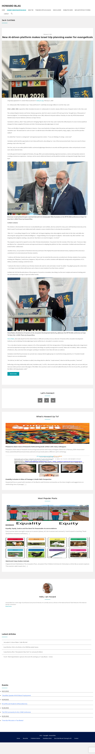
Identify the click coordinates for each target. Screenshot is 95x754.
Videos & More (57, 10)
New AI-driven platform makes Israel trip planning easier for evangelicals (47, 37)
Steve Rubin (10, 339)
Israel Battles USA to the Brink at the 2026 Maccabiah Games (21, 647)
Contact (6, 14)
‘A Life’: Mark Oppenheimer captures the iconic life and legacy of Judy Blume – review (28, 657)
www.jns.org (39, 100)
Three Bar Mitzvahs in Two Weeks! (12, 720)
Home (3, 10)
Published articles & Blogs (43, 10)
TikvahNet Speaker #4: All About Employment (16, 695)
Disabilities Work (68, 10)
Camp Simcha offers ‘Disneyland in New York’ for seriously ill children (23, 652)
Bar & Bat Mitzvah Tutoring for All (62, 738)
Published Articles (35, 738)
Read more (13, 374)
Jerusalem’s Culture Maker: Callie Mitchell (15, 642)
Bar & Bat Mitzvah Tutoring (82, 10)
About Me (30, 10)
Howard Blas (11, 5)
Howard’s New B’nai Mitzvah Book (16, 10)
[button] (12, 14)
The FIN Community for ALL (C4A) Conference (16, 712)
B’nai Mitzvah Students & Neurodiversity (14, 704)
